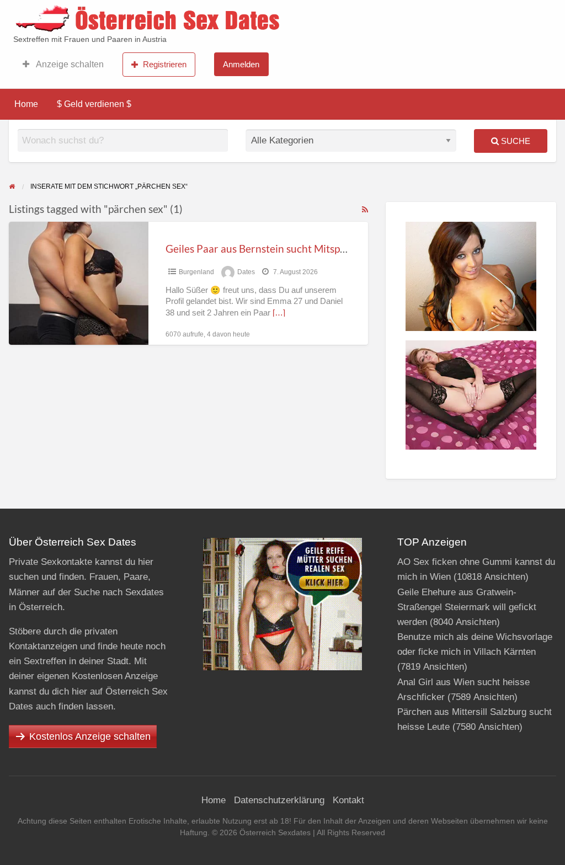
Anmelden (241, 64)
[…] (279, 312)
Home (26, 104)
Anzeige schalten (69, 64)
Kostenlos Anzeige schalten (90, 736)
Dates (246, 272)
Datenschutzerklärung (279, 800)
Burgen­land (196, 272)
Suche (514, 141)
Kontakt (348, 800)
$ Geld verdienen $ (94, 104)
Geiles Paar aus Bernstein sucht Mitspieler (263, 248)
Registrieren (164, 64)
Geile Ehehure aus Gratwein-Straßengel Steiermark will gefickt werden (466, 607)
